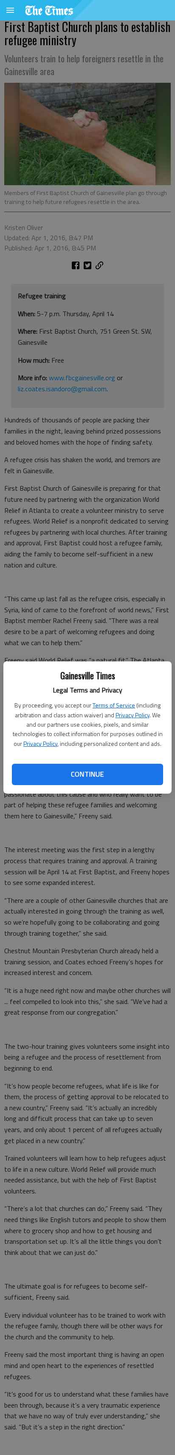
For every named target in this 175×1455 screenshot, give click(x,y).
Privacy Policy (133, 714)
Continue (87, 774)
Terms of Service (114, 705)
